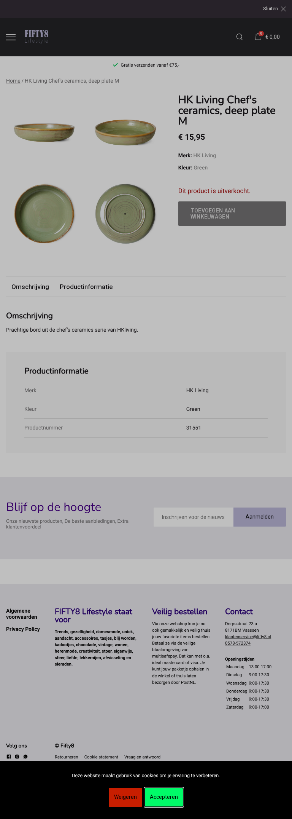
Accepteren (164, 797)
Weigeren (125, 797)
